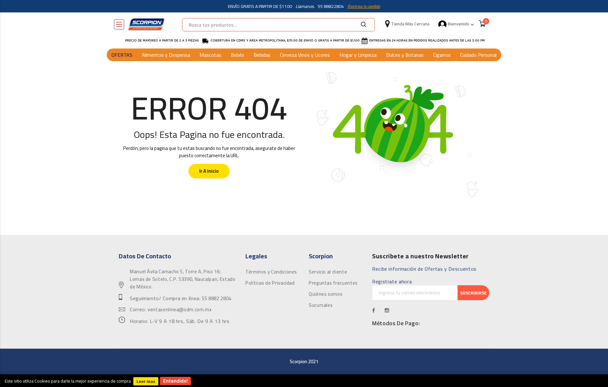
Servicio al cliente (328, 272)
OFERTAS (121, 55)
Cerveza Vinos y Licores (305, 55)
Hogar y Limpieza (358, 55)
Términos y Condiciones (271, 272)
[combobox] (278, 24)
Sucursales (320, 305)
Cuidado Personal (478, 55)
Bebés (237, 55)
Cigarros (442, 55)
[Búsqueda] (363, 24)
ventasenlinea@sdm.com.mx (180, 309)
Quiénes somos (325, 294)
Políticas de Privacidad (270, 283)
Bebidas (262, 55)
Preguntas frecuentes (333, 283)
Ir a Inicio (209, 171)
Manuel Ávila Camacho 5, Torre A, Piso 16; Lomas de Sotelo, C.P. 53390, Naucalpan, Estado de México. (182, 279)
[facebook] (373, 310)
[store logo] (146, 24)
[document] (304, 380)
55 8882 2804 (216, 298)
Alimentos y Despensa (166, 55)
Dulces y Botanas (405, 55)
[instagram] (387, 310)
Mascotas (210, 55)
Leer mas (145, 381)
